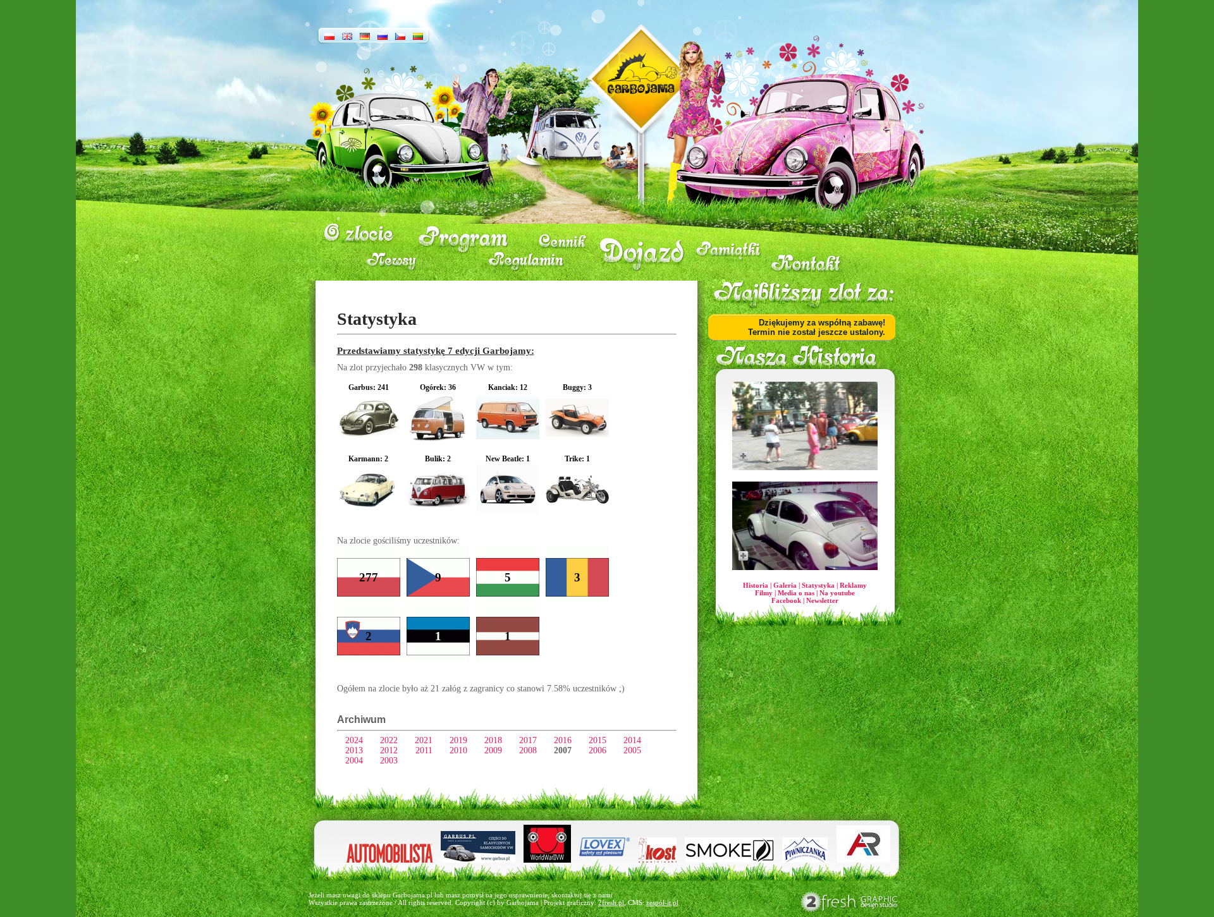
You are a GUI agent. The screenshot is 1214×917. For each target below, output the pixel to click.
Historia (755, 585)
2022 (389, 740)
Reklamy (853, 585)
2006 (597, 750)
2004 (354, 760)
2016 (563, 740)
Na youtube (837, 593)
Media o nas (796, 593)
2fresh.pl (611, 902)
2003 (389, 760)
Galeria (785, 585)
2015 (597, 740)
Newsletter (822, 600)
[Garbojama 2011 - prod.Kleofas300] (805, 526)
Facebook (786, 600)
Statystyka (818, 585)
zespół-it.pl (662, 902)
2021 (423, 740)
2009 (493, 750)
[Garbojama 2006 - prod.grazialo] (805, 426)
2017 (528, 740)
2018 (493, 740)
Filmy (764, 593)
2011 (423, 750)
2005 (632, 750)
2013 (354, 750)
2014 (632, 740)
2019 (458, 740)
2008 (528, 750)
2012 (389, 750)
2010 (458, 750)
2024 (354, 740)
